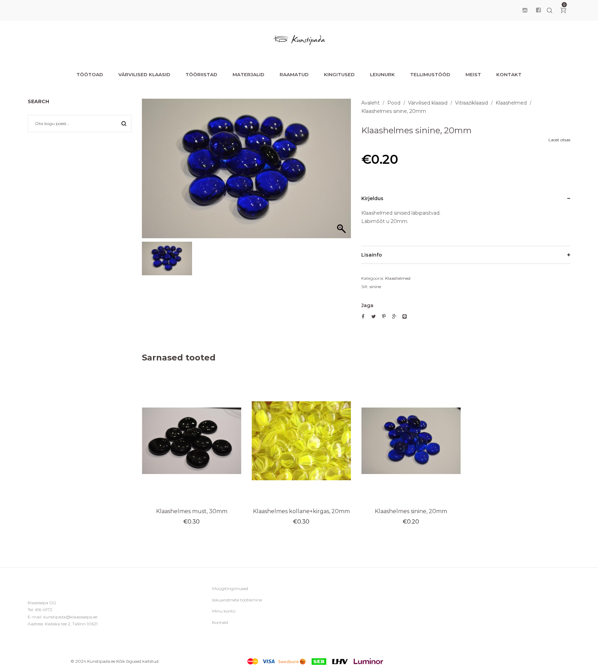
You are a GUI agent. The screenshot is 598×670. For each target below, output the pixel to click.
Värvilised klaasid (427, 103)
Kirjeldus (372, 198)
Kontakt (220, 622)
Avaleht (370, 103)
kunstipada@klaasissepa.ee (70, 616)
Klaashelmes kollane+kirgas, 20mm (301, 511)
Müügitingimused (230, 588)
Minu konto (223, 611)
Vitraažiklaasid (471, 103)
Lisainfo (371, 255)
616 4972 (43, 609)
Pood (393, 103)
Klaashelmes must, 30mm (191, 511)
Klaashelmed (511, 103)
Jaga (367, 305)
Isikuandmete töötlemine (237, 599)
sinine (375, 286)
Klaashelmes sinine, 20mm (411, 511)
